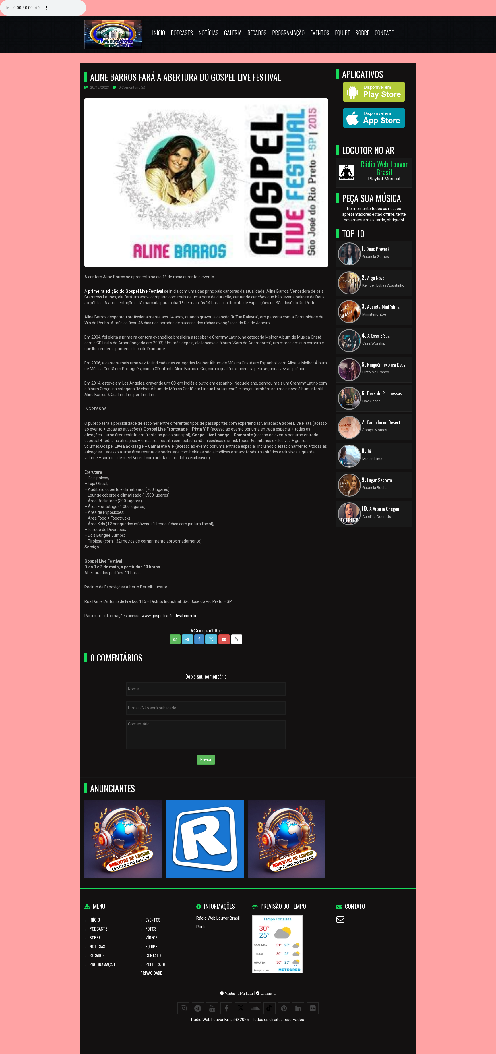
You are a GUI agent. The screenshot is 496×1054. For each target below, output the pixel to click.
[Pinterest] (284, 1008)
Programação (288, 32)
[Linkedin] (298, 1008)
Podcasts (182, 32)
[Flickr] (313, 1008)
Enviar (206, 759)
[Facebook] (226, 1008)
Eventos (319, 32)
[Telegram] (198, 1008)
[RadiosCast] (123, 828)
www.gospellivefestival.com (167, 615)
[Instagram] (183, 1008)
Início (158, 32)
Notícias (208, 32)
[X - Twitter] (241, 1008)
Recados (256, 32)
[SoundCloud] (255, 1008)
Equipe (342, 32)
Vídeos (152, 937)
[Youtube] (212, 1008)
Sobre (362, 32)
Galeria (233, 32)
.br (194, 615)
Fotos (151, 928)
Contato (384, 32)
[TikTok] (270, 1008)
